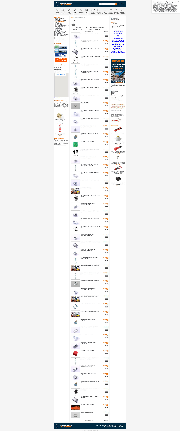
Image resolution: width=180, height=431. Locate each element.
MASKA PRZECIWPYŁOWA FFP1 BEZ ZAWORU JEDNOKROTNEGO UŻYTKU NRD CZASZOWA (118, 143)
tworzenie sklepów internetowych (92, 430)
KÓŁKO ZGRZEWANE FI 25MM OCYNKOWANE (90, 280)
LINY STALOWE (59, 24)
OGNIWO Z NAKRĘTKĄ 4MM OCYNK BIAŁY (89, 327)
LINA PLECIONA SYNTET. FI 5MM (87, 404)
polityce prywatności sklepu (171, 11)
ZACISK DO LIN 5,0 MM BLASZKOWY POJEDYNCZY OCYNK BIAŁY (88, 235)
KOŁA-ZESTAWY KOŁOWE (60, 32)
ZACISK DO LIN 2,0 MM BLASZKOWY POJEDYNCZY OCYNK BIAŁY (88, 126)
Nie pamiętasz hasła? (116, 26)
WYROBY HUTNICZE (60, 29)
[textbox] (107, 4)
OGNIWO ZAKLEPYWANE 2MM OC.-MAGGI (89, 33)
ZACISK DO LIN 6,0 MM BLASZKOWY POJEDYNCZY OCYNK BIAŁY (88, 289)
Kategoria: (73, 17)
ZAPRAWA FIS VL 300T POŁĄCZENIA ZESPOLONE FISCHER (60, 134)
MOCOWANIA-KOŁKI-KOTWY (60, 31)
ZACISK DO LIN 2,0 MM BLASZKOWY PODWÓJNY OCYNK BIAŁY (88, 204)
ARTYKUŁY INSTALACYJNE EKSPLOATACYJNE (60, 36)
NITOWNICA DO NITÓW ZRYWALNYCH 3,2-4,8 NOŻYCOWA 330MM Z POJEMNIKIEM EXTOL (118, 172)
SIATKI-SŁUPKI (59, 28)
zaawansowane (121, 3)
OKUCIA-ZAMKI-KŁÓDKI (59, 18)
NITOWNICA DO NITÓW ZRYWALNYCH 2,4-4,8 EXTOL (118, 133)
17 (92, 31)
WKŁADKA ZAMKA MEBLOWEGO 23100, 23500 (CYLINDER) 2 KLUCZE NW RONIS (118, 163)
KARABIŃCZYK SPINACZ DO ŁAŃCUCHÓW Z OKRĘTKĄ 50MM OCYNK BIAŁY (90, 359)
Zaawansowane (97, 27)
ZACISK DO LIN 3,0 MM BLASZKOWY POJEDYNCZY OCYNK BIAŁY (88, 157)
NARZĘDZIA (57, 19)
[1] (88, 31)
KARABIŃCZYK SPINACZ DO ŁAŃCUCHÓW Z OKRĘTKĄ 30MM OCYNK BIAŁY (90, 273)
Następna (106, 31)
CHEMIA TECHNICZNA (59, 37)
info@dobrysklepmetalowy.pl (118, 426)
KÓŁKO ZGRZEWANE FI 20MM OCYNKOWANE (90, 265)
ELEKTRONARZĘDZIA (59, 33)
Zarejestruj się (114, 27)
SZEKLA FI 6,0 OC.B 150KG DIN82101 (88, 334)
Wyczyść (102, 27)
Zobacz (106, 43)
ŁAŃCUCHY (58, 30)
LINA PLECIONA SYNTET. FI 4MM (87, 350)
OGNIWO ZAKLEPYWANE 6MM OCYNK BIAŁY (90, 296)
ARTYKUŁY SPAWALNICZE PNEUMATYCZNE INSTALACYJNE (61, 38)
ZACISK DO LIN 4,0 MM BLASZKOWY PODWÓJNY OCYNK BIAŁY (88, 366)
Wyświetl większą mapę (58, 97)
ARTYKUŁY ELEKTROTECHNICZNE (61, 34)
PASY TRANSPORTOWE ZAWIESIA (60, 27)
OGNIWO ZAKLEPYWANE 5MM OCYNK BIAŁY (90, 180)
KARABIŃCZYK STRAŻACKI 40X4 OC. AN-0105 (90, 303)
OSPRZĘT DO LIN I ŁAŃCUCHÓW (62, 25)
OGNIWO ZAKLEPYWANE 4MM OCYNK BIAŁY (90, 95)
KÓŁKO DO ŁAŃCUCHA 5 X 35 (87, 412)
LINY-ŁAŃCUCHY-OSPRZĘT (60, 21)
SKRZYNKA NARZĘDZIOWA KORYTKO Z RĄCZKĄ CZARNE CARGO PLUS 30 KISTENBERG (118, 184)
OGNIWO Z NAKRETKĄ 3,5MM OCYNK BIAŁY (90, 311)
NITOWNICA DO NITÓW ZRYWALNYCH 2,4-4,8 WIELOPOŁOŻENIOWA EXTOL (118, 152)
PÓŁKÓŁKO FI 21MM (85, 102)
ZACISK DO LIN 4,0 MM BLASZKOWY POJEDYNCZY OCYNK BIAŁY (88, 250)
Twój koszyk (115, 18)
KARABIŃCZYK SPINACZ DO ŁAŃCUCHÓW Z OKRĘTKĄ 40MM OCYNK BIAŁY (90, 165)
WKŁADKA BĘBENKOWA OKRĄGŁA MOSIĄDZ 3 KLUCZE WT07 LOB (60, 120)
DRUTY (57, 22)
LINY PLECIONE (59, 23)
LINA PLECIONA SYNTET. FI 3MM (87, 141)
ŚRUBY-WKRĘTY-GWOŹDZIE (60, 20)
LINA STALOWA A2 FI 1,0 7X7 (86, 187)
